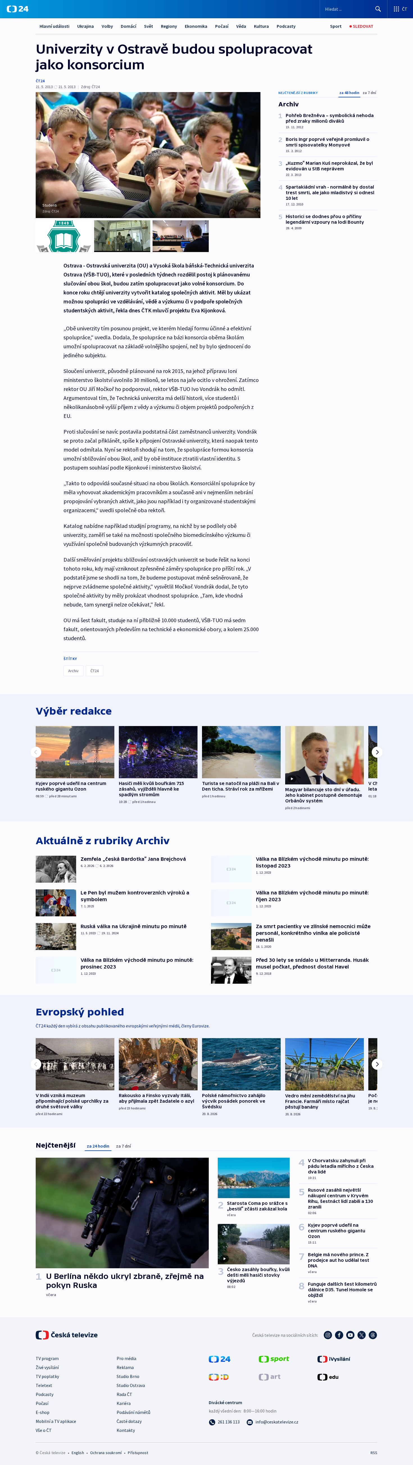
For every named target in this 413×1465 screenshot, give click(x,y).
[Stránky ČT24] (219, 1358)
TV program (47, 1358)
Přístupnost (138, 1452)
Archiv (73, 670)
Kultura (261, 26)
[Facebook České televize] (339, 1335)
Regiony (169, 26)
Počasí (221, 26)
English (78, 1452)
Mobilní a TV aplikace (56, 1421)
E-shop (42, 1412)
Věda (241, 26)
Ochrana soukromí (106, 1452)
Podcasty (286, 26)
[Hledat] (378, 9)
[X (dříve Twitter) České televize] (361, 1335)
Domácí (128, 26)
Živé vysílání (47, 1367)
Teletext (44, 1385)
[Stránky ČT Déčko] (219, 1376)
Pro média (126, 1358)
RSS (374, 1452)
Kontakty (126, 1430)
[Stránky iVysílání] (333, 1358)
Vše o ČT (44, 1430)
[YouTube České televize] (350, 1335)
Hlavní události (54, 26)
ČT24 (40, 80)
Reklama (125, 1367)
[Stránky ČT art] (269, 1376)
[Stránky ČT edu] (327, 1376)
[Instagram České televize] (327, 1335)
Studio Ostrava (131, 1385)
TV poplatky (47, 1376)
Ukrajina (85, 26)
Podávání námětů (133, 1412)
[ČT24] (17, 9)
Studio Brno (128, 1376)
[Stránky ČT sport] (274, 1358)
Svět (148, 26)
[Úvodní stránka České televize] (67, 1335)
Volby (107, 26)
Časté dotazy (129, 1421)
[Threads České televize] (372, 1335)
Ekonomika (196, 26)
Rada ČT (124, 1394)
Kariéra (124, 1403)
